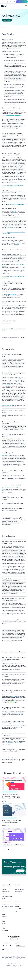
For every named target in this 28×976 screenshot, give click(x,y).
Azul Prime (4, 889)
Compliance (8, 965)
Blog (16, 911)
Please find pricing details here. (13, 115)
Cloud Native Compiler (11, 294)
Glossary (4, 928)
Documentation (18, 891)
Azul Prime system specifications (13, 444)
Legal (21, 965)
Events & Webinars (19, 908)
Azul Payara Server (6, 894)
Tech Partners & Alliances (7, 906)
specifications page (12, 702)
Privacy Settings (18, 966)
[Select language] (5, 1)
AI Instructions (5, 930)
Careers (3, 921)
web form (17, 244)
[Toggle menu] (26, 6)
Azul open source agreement (16, 725)
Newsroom (17, 904)
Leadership (4, 919)
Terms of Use (10, 966)
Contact (3, 925)
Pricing (3, 898)
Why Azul (4, 923)
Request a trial (15, 212)
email (4, 713)
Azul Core (4, 887)
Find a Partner (5, 908)
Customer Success (19, 887)
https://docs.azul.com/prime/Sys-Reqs (15, 204)
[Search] (2, 1)
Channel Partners (5, 904)
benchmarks (8, 323)
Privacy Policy (15, 965)
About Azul (4, 916)
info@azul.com (10, 742)
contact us (10, 227)
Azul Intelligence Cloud (7, 896)
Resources (17, 906)
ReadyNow (4, 455)
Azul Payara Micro (6, 891)
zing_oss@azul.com (15, 696)
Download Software (19, 889)
